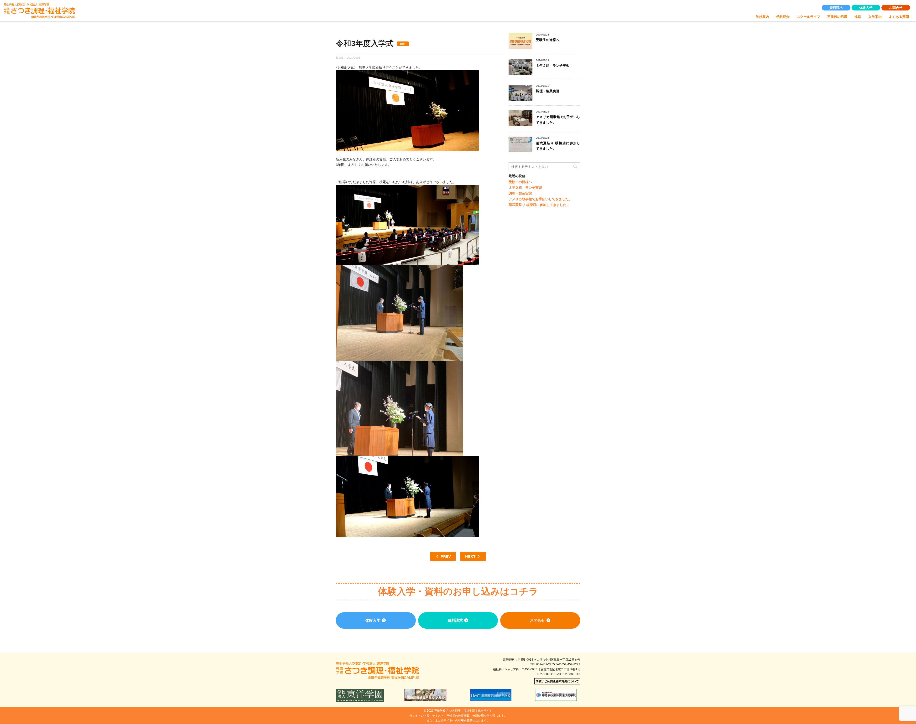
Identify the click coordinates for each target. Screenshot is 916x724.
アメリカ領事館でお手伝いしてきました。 (540, 199)
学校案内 (762, 17)
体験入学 (866, 8)
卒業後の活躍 (837, 17)
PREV (445, 556)
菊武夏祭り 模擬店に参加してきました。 (539, 205)
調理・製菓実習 (547, 91)
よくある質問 (899, 17)
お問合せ (895, 8)
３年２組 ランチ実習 (552, 65)
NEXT (471, 556)
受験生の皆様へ (547, 40)
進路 (857, 17)
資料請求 (836, 8)
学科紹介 (783, 17)
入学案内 (875, 17)
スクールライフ (808, 17)
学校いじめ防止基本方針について (557, 681)
